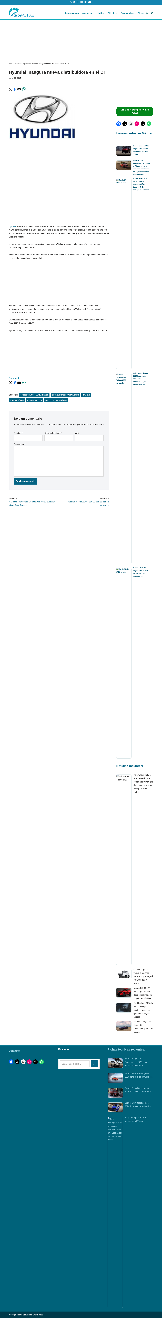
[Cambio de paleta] (152, 13)
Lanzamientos (72, 13)
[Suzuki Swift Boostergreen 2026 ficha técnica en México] (115, 1107)
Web (77, 433)
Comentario (20, 444)
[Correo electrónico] (130, 123)
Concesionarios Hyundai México (34, 395)
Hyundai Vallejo (34, 400)
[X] (124, 123)
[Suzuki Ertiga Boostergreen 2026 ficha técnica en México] (115, 1093)
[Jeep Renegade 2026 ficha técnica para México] (115, 1212)
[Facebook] (118, 123)
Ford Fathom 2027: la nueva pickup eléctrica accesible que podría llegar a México (143, 1010)
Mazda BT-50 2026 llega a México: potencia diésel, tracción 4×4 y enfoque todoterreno (141, 184)
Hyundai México (17, 400)
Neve (11, 1315)
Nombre (18, 433)
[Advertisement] (81, 38)
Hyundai (26, 63)
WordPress (38, 1315)
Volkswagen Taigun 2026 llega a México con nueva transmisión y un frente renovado (140, 378)
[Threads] (143, 123)
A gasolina (87, 13)
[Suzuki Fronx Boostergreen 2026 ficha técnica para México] (115, 1078)
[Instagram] (137, 123)
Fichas (141, 13)
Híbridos (100, 13)
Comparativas (127, 13)
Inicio (11, 63)
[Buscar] (147, 13)
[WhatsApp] (149, 123)
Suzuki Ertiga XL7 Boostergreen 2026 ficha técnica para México (136, 1062)
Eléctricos (112, 13)
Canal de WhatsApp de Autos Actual (135, 111)
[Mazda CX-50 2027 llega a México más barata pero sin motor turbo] (123, 663)
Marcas (18, 63)
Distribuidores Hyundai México (65, 395)
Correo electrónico (53, 433)
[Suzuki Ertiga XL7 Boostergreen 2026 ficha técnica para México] (115, 1063)
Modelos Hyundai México (56, 400)
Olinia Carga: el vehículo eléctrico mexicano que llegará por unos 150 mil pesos (143, 976)
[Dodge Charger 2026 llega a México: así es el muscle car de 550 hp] (123, 151)
